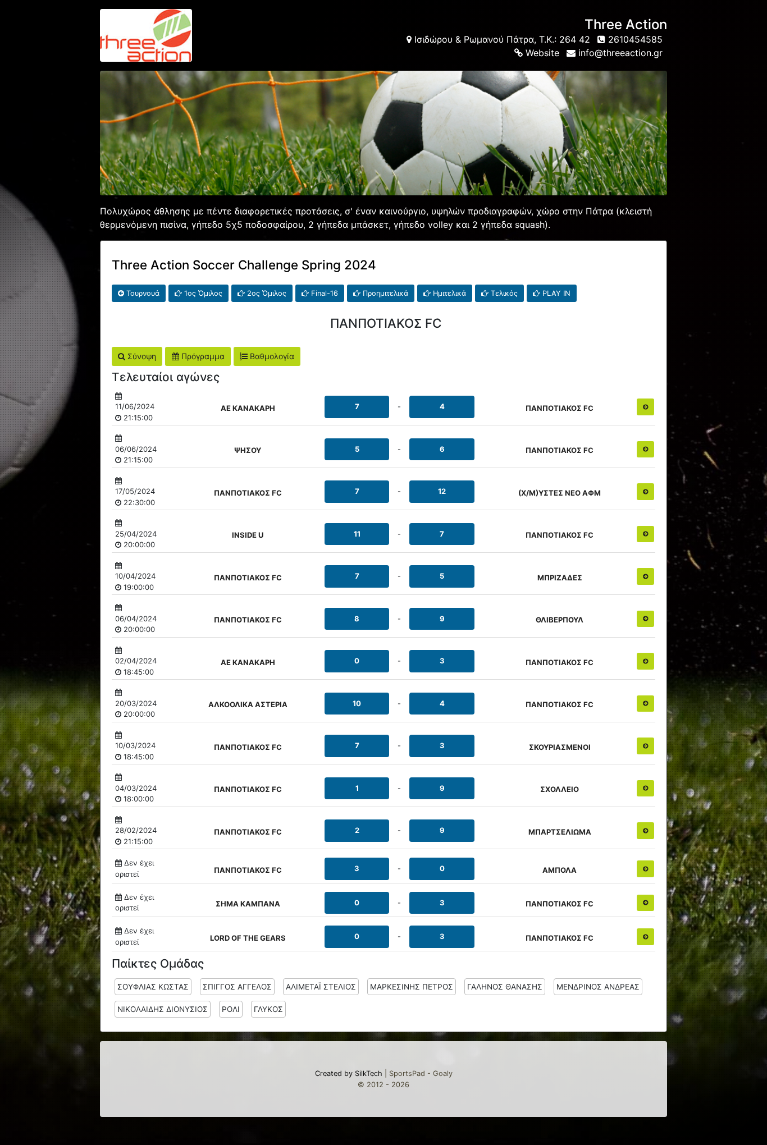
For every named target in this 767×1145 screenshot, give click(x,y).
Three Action (626, 24)
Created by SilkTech (348, 1073)
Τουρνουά (141, 293)
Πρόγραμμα (202, 356)
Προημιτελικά (384, 293)
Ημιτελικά (448, 293)
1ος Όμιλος (202, 293)
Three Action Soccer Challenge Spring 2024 (244, 264)
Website (541, 52)
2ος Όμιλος (265, 293)
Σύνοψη (140, 356)
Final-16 (323, 293)
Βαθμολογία (271, 356)
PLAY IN (555, 293)
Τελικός (503, 293)
